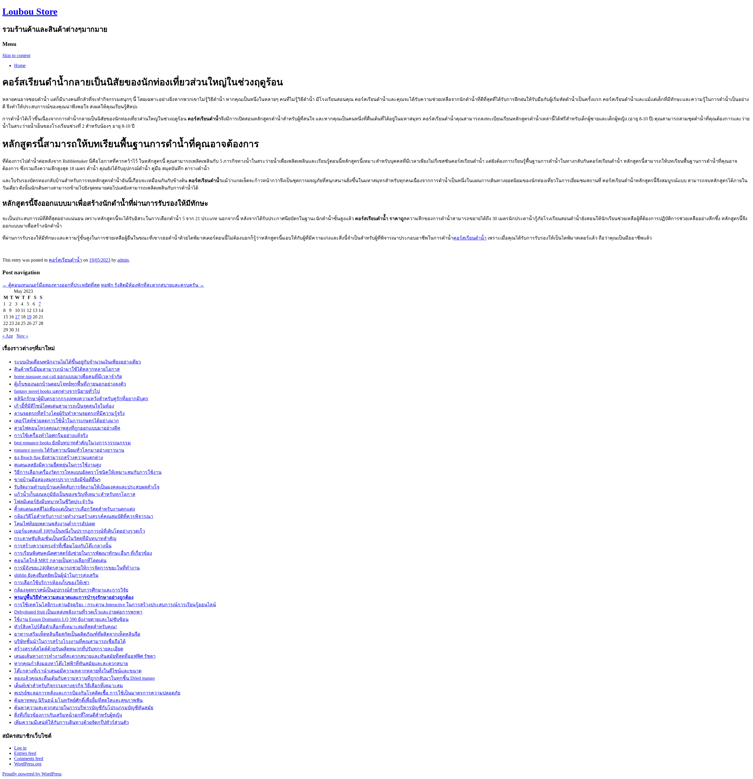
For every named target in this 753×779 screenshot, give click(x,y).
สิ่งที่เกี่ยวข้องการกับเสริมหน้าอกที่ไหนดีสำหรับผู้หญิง (68, 714)
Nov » (22, 335)
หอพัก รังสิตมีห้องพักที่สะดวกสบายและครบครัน (152, 285)
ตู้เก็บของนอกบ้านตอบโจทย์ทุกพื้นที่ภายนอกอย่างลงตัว (70, 383)
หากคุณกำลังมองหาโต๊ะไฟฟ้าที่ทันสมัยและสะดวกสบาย (71, 663)
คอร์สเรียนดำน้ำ (470, 237)
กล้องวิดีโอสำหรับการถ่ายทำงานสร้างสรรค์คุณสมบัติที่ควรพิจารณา (83, 516)
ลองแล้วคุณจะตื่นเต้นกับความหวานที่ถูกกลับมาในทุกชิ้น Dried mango (84, 678)
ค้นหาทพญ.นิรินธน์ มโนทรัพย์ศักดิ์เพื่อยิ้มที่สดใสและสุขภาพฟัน (78, 700)
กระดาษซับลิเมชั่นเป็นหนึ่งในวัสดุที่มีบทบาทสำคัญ (65, 538)
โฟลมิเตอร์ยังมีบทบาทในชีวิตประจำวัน (53, 501)
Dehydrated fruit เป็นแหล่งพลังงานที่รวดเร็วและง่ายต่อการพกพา (78, 611)
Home (20, 65)
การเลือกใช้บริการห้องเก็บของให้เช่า (51, 582)
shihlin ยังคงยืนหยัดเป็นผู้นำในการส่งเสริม (56, 575)
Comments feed (28, 758)
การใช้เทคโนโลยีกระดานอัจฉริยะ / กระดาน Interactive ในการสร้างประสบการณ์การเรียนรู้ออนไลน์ (115, 604)
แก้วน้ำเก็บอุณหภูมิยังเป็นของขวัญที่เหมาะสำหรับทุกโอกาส (74, 494)
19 (29, 316)
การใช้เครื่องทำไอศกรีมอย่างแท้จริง (51, 435)
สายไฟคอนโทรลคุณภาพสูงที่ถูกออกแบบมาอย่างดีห (67, 428)
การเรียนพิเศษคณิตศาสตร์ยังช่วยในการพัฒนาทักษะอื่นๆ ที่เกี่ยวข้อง (83, 553)
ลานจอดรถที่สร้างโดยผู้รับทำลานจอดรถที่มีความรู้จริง (69, 413)
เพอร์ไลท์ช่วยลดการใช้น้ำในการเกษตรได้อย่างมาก (66, 420)
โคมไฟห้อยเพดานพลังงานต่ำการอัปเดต (54, 523)
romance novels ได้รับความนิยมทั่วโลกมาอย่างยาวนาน (69, 450)
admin (123, 260)
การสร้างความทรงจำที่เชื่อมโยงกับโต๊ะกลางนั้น (62, 545)
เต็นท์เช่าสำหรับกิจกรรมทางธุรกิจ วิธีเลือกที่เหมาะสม (68, 685)
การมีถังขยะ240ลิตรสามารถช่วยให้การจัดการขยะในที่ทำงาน (77, 567)
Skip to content (16, 55)
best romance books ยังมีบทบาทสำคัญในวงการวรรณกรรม (72, 442)
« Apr (7, 335)
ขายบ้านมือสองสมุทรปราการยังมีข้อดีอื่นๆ (57, 479)
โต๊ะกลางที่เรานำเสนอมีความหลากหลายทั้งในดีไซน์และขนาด (77, 670)
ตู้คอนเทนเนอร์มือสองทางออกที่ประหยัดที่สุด (51, 285)
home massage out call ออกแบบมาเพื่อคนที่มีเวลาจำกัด (68, 376)
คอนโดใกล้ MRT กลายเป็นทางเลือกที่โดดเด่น (60, 560)
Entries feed (25, 753)
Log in (20, 747)
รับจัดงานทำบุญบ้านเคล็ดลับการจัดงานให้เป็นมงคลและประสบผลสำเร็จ (86, 486)
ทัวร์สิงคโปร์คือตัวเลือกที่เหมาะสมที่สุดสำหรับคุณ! (65, 626)
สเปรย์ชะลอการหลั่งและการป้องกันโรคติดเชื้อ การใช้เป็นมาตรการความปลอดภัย (97, 692)
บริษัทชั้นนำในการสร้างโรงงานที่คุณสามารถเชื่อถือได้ (70, 641)
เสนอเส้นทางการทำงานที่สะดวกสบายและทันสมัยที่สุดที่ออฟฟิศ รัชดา (85, 656)
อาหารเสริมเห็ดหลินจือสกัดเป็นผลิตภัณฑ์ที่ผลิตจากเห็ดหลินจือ (77, 634)
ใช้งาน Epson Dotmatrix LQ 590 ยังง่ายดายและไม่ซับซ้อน (71, 619)
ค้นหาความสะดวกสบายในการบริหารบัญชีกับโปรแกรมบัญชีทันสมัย (83, 707)
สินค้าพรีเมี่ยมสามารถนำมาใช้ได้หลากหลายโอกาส (67, 369)
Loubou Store (29, 11)
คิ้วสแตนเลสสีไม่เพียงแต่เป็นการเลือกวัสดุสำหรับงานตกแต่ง (74, 508)
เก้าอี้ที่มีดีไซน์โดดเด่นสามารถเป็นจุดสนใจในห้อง (64, 405)
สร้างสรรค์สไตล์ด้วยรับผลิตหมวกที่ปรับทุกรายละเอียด (68, 648)
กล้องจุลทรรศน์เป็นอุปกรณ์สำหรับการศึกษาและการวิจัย (71, 589)
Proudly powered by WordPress (31, 773)
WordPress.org (27, 763)
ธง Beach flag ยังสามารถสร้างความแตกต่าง (58, 457)
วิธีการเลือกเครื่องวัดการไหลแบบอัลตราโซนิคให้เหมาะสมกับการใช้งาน (87, 472)
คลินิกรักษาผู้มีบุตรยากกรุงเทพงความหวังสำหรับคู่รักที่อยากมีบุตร (81, 398)
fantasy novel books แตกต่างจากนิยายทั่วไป (57, 391)
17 (17, 316)
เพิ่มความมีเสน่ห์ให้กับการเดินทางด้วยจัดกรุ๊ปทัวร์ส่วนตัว (71, 722)
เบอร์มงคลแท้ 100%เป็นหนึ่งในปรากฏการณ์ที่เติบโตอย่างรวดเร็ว (79, 531)
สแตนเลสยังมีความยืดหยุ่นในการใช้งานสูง (57, 464)
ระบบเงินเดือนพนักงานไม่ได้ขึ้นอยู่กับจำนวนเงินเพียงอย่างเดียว (77, 361)
